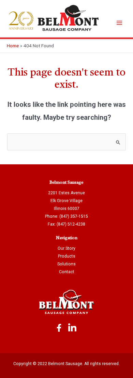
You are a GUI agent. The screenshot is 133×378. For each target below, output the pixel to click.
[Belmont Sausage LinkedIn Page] (72, 328)
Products (66, 256)
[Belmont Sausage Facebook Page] (59, 328)
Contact (66, 271)
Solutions (66, 264)
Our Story (66, 248)
